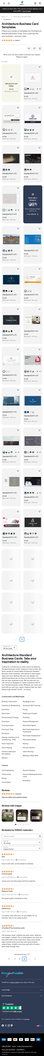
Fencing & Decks (8, 725)
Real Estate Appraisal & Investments (31, 730)
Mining (4, 778)
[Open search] (8, 3)
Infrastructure (6, 774)
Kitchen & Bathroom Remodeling (9, 753)
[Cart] (40, 3)
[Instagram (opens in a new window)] (9, 1025)
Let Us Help (6, 990)
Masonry (5, 758)
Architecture (7, 19)
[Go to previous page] (9, 958)
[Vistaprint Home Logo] (22, 3)
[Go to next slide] (41, 815)
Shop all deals (26, 11)
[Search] (40, 836)
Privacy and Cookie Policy (24, 1046)
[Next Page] (28, 639)
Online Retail (6, 782)
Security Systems (29, 747)
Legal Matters (20, 1049)
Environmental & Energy (10, 717)
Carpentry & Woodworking (11, 705)
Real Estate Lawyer (29, 739)
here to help (14, 982)
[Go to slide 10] (28, 824)
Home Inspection (8, 743)
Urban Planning (28, 751)
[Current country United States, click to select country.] (39, 1025)
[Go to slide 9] (26, 824)
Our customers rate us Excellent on (15, 1019)
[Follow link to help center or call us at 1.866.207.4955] (35, 3)
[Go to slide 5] (20, 824)
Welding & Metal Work (30, 755)
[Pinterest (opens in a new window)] (12, 1025)
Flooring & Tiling (7, 729)
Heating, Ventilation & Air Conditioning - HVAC (10, 738)
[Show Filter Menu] (40, 48)
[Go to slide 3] (18, 824)
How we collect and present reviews (14, 797)
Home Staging (7, 747)
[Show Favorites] (34, 48)
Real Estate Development (31, 735)
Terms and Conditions (8, 1049)
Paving (25, 709)
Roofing (25, 743)
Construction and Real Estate (22, 16)
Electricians (6, 713)
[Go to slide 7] (23, 824)
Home (3, 16)
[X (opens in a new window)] (6, 1025)
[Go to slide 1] (15, 824)
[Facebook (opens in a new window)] (3, 1025)
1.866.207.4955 (6, 1046)
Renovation (27, 780)
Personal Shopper (29, 770)
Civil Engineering (8, 770)
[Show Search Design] (28, 48)
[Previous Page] (16, 639)
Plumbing (26, 717)
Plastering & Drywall (30, 713)
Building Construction (9, 701)
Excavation (5, 721)
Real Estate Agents (29, 725)
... (9, 16)
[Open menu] (4, 3)
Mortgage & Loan (29, 701)
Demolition (5, 709)
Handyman (5, 733)
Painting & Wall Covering (31, 705)
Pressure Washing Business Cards (32, 775)
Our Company (7, 996)
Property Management (30, 721)
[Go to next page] (35, 958)
